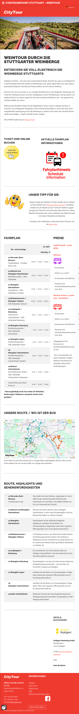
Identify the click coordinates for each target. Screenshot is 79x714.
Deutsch (71, 7)
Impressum (33, 686)
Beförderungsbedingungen (39, 694)
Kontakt (31, 683)
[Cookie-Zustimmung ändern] (4, 707)
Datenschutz (33, 689)
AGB (30, 691)
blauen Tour (29, 120)
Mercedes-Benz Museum (56, 205)
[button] (6, 33)
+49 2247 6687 (12, 697)
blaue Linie (53, 224)
